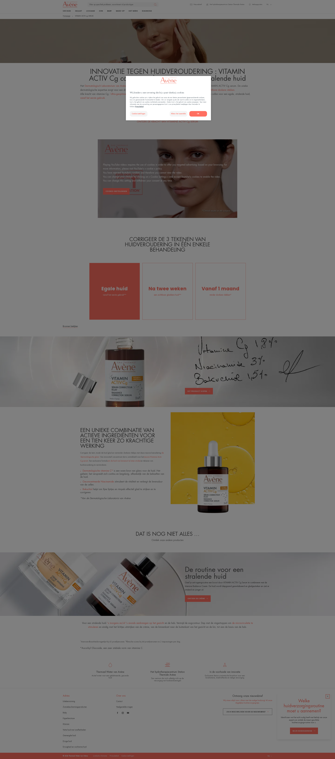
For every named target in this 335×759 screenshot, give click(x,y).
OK (198, 113)
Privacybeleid (139, 106)
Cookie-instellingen (138, 113)
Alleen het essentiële (178, 113)
